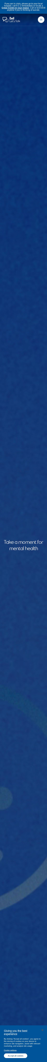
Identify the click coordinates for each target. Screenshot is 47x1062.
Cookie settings (10, 1050)
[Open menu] (41, 19)
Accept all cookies (15, 1056)
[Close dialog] (42, 1030)
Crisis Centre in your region (15, 8)
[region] (23, 1043)
